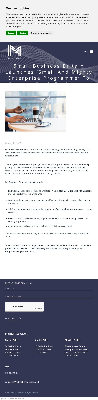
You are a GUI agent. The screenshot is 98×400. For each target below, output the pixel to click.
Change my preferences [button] (40, 33)
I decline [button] (22, 33)
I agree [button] (11, 33)
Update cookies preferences (13, 398)
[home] (14, 51)
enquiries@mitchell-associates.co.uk (22, 382)
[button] (88, 51)
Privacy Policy (11, 372)
